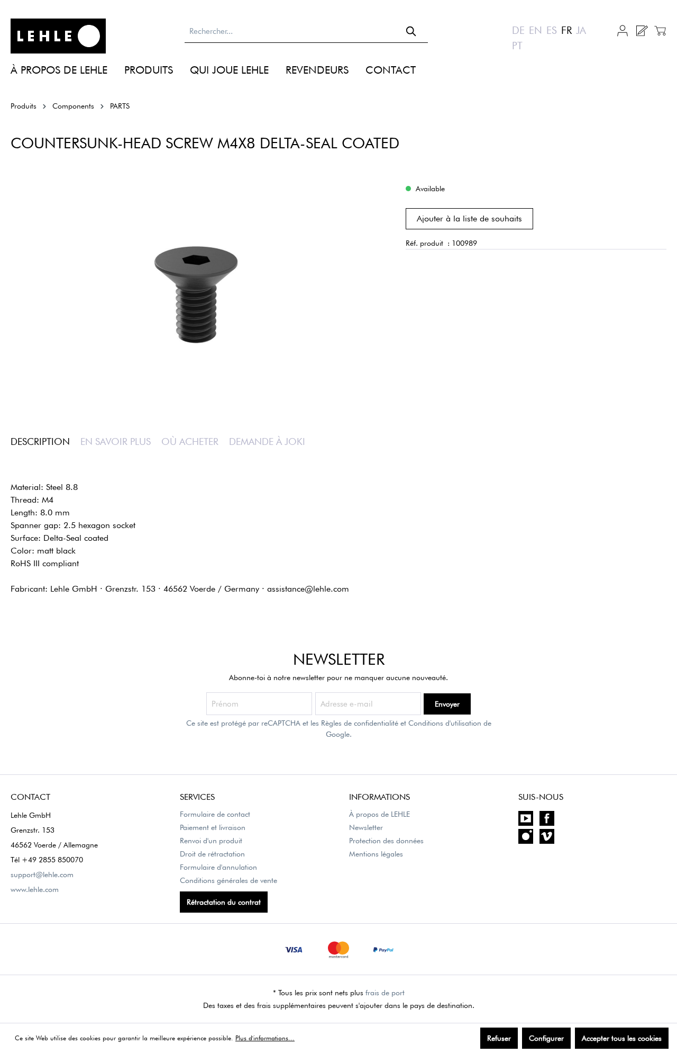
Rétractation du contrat (224, 902)
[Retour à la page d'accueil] (58, 36)
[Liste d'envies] (641, 30)
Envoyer (447, 704)
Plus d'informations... (265, 1038)
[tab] (45, 441)
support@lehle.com (42, 874)
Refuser (499, 1038)
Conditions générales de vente (228, 880)
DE (518, 30)
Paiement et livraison (212, 827)
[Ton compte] (623, 29)
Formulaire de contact (215, 814)
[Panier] (658, 30)
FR (566, 30)
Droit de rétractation (212, 854)
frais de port (385, 992)
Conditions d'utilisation (444, 723)
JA (581, 30)
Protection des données (386, 840)
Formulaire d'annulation (218, 867)
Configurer (546, 1038)
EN (535, 30)
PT (517, 45)
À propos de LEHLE (379, 814)
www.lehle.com (35, 889)
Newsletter (366, 827)
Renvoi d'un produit (211, 840)
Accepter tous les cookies (622, 1038)
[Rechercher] (411, 31)
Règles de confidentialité (359, 723)
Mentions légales (376, 854)
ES (551, 30)
